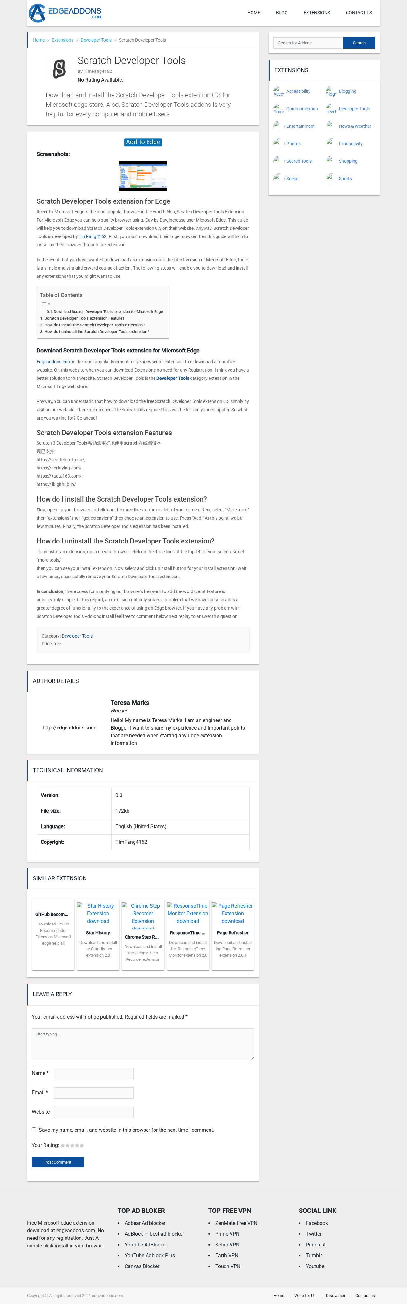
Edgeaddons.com (54, 361)
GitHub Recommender (57, 914)
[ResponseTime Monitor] (188, 912)
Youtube (315, 1266)
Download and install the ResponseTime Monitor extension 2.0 (188, 949)
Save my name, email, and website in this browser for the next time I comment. (126, 1130)
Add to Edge (53, 965)
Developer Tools (96, 40)
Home (253, 12)
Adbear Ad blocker (145, 1223)
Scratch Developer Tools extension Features (85, 318)
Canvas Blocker (142, 1266)
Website (41, 1112)
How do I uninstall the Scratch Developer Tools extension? (97, 331)
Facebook (317, 1223)
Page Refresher (233, 932)
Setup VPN (227, 1245)
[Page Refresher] (233, 912)
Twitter (313, 1234)
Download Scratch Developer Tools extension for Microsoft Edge (108, 312)
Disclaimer (335, 1295)
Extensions (317, 12)
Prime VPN (227, 1234)
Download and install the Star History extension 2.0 (98, 949)
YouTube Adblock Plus (150, 1256)
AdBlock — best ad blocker (154, 1234)
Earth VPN (226, 1256)
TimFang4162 (93, 236)
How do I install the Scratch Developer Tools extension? (95, 325)
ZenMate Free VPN (236, 1223)
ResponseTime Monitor (193, 932)
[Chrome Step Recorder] (143, 914)
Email (40, 1092)
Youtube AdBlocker (146, 1245)
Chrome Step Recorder (147, 936)
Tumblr (314, 1256)
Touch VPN (227, 1266)
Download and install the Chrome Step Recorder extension (143, 953)
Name (40, 1073)
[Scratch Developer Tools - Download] (143, 142)
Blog (282, 12)
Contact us (359, 12)
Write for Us (305, 1295)
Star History (98, 932)
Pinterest (316, 1245)
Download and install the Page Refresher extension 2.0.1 (233, 949)
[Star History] (98, 912)
